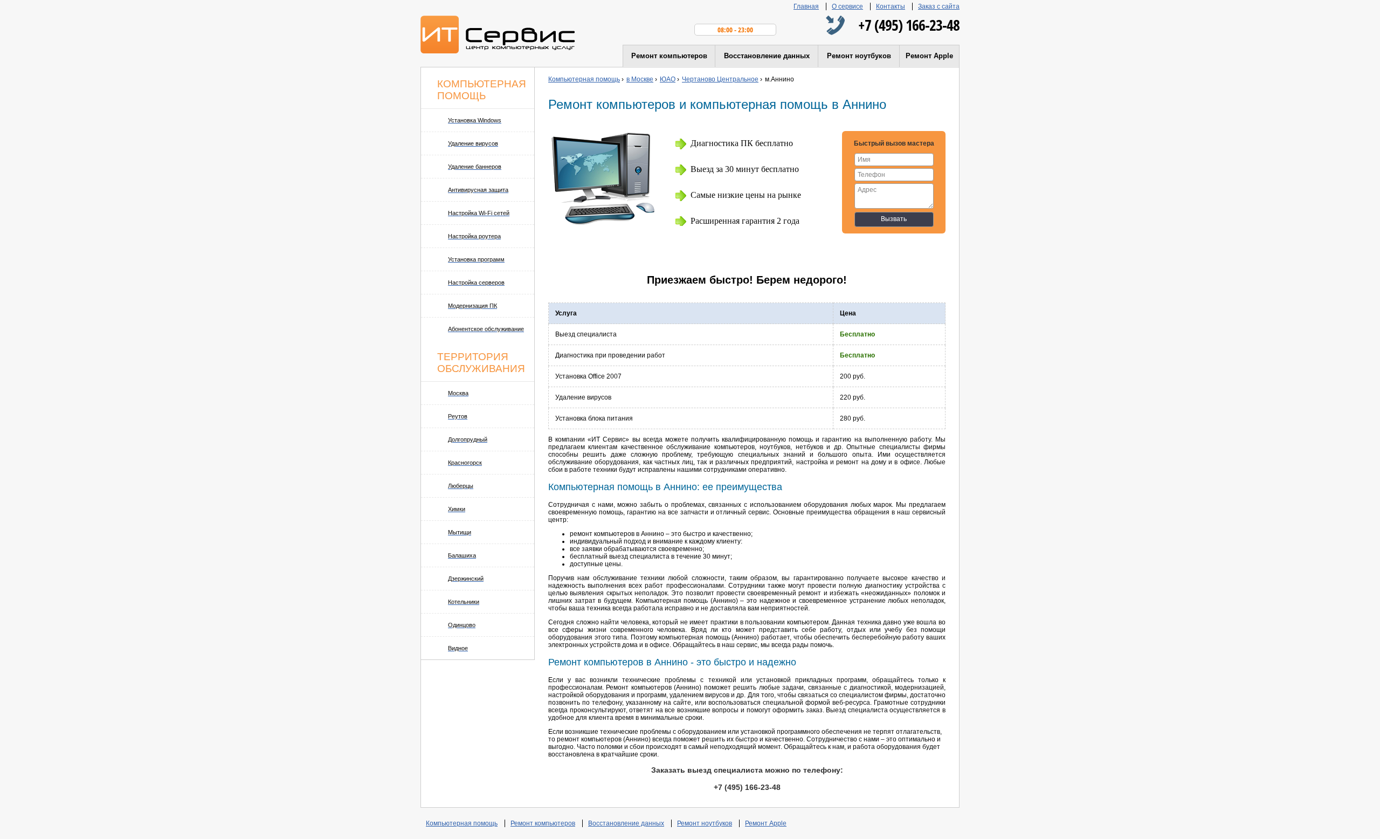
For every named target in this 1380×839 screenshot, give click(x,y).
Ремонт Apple (929, 56)
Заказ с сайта (939, 6)
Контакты (890, 6)
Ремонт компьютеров (669, 56)
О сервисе (847, 6)
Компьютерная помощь (462, 823)
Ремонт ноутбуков (859, 56)
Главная (806, 6)
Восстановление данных (767, 56)
